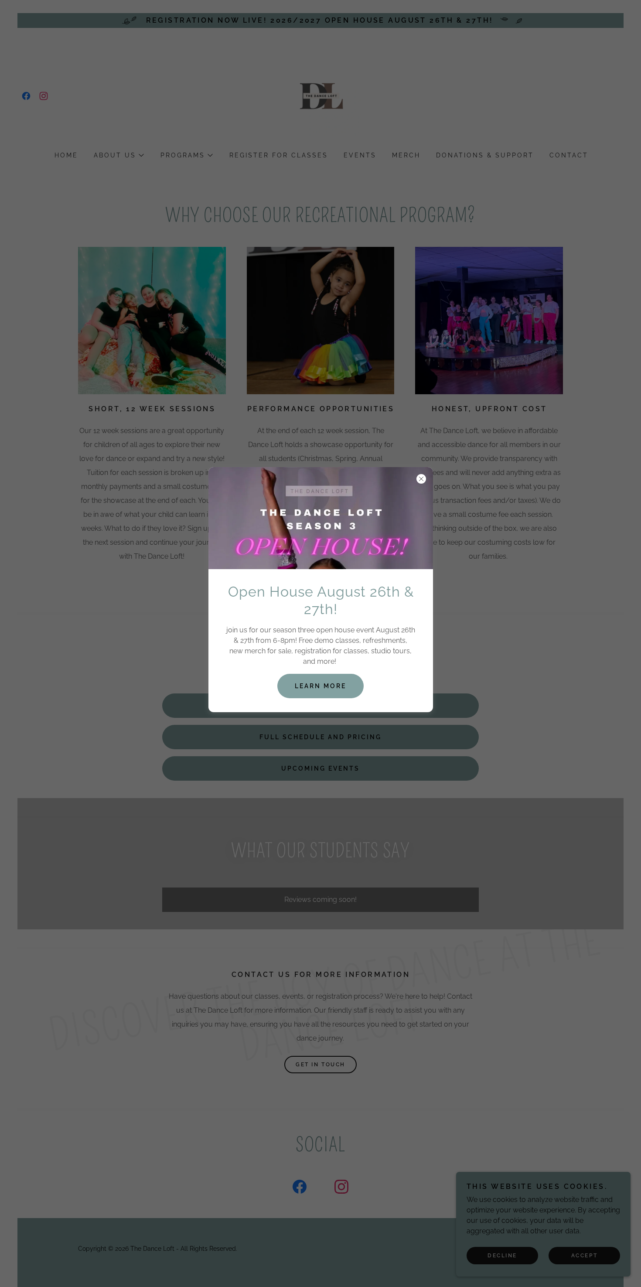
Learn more (320, 686)
